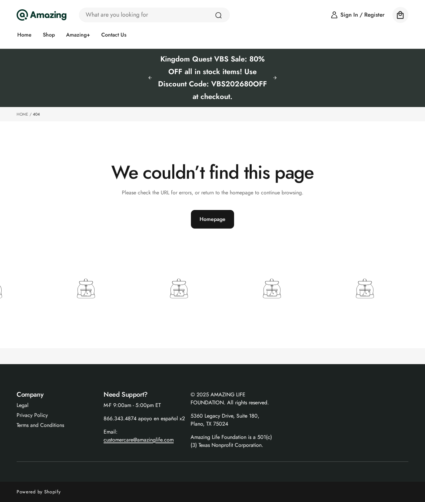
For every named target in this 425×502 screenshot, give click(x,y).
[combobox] (154, 15)
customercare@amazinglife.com (139, 440)
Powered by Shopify (39, 491)
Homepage (212, 219)
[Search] (218, 15)
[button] (400, 15)
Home (22, 114)
